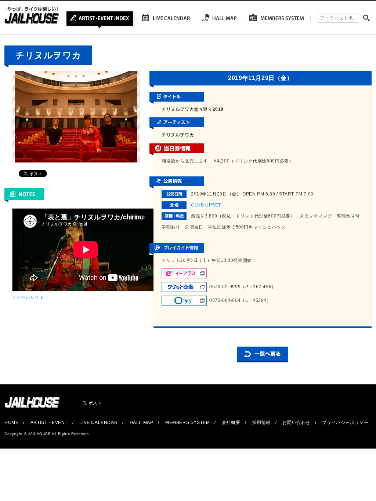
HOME (11, 422)
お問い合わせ (296, 422)
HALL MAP (141, 422)
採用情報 (261, 422)
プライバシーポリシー (345, 422)
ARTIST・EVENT (49, 422)
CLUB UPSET (206, 205)
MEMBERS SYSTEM (187, 422)
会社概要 (231, 422)
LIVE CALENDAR (98, 422)
